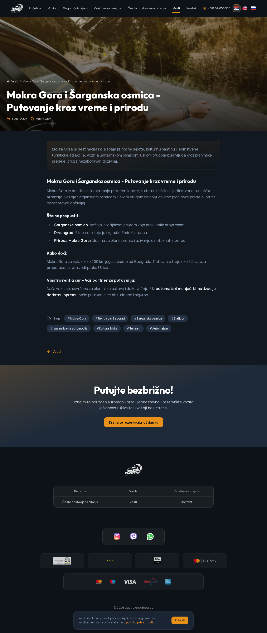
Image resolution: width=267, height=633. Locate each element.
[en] (245, 8)
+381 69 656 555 (219, 8)
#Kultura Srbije (107, 328)
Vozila (52, 8)
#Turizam (133, 328)
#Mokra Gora (76, 318)
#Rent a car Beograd (110, 318)
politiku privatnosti (139, 622)
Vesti (176, 8)
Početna (35, 8)
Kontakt (192, 8)
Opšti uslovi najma (107, 8)
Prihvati (180, 620)
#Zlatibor (177, 318)
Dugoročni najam (75, 8)
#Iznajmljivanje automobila (68, 328)
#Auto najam (159, 328)
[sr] (236, 8)
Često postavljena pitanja (147, 8)
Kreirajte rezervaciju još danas (133, 422)
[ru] (253, 8)
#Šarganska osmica (148, 318)
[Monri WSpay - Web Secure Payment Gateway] (62, 560)
